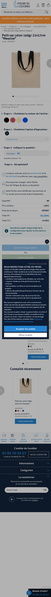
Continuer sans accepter (37, 263)
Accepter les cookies (25, 328)
